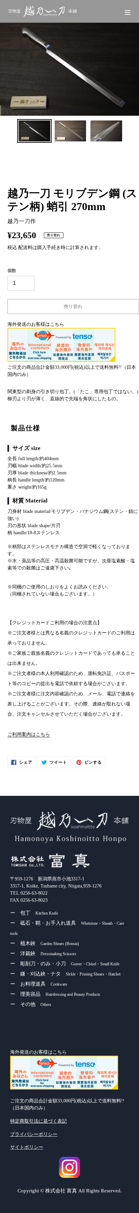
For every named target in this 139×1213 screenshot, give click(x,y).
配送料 (25, 247)
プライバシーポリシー (33, 1134)
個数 (11, 270)
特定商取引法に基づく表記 (38, 1121)
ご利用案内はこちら (28, 734)
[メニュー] (127, 11)
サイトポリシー (26, 1147)
